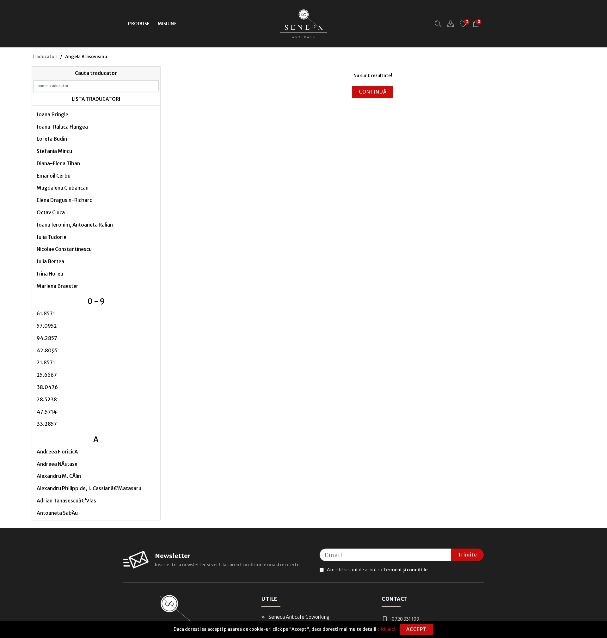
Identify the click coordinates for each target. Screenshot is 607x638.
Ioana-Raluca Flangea (62, 127)
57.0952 (47, 326)
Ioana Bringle (52, 114)
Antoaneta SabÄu (57, 513)
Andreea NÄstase (57, 464)
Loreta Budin (52, 139)
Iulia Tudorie (51, 237)
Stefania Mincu (54, 151)
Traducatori (45, 56)
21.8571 (46, 362)
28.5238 (47, 399)
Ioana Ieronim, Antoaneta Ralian (75, 225)
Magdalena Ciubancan (63, 188)
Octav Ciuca (51, 212)
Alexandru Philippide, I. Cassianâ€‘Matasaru (89, 488)
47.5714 (47, 412)
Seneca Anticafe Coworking (298, 617)
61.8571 (46, 313)
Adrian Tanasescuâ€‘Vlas (66, 500)
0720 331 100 (405, 619)
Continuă (373, 92)
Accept (416, 629)
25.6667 (47, 375)
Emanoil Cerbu (54, 176)
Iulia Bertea (50, 261)
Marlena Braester (57, 286)
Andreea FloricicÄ (57, 451)
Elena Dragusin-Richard (65, 200)
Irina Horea (50, 273)
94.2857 (47, 338)
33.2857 (47, 424)
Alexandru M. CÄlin (59, 476)
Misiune (167, 24)
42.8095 (47, 350)
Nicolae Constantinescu (64, 249)
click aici (386, 629)
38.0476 (47, 387)
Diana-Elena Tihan (58, 163)
